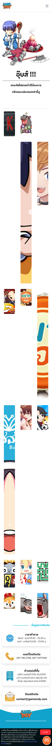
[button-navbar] (47, 6)
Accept (45, 732)
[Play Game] (47, 740)
